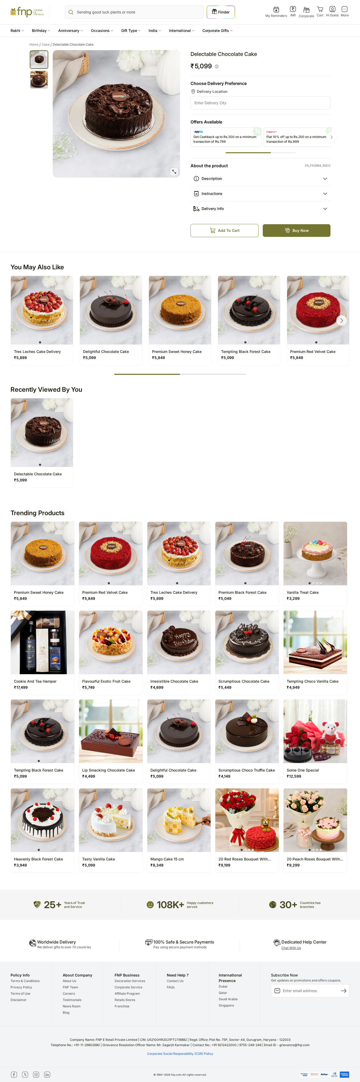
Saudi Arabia (228, 999)
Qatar (223, 993)
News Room (72, 1006)
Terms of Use (20, 993)
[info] (216, 66)
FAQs (170, 987)
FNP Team (70, 987)
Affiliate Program (127, 993)
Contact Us (175, 981)
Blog (66, 1012)
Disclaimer (19, 1000)
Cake (47, 44)
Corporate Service (128, 987)
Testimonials (72, 1000)
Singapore (226, 1005)
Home (35, 44)
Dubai (223, 986)
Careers (69, 993)
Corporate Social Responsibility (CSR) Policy (180, 1054)
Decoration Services (130, 981)
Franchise (122, 1006)
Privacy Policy (21, 987)
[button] (17, 30)
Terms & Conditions (25, 981)
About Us (69, 981)
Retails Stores (125, 1000)
